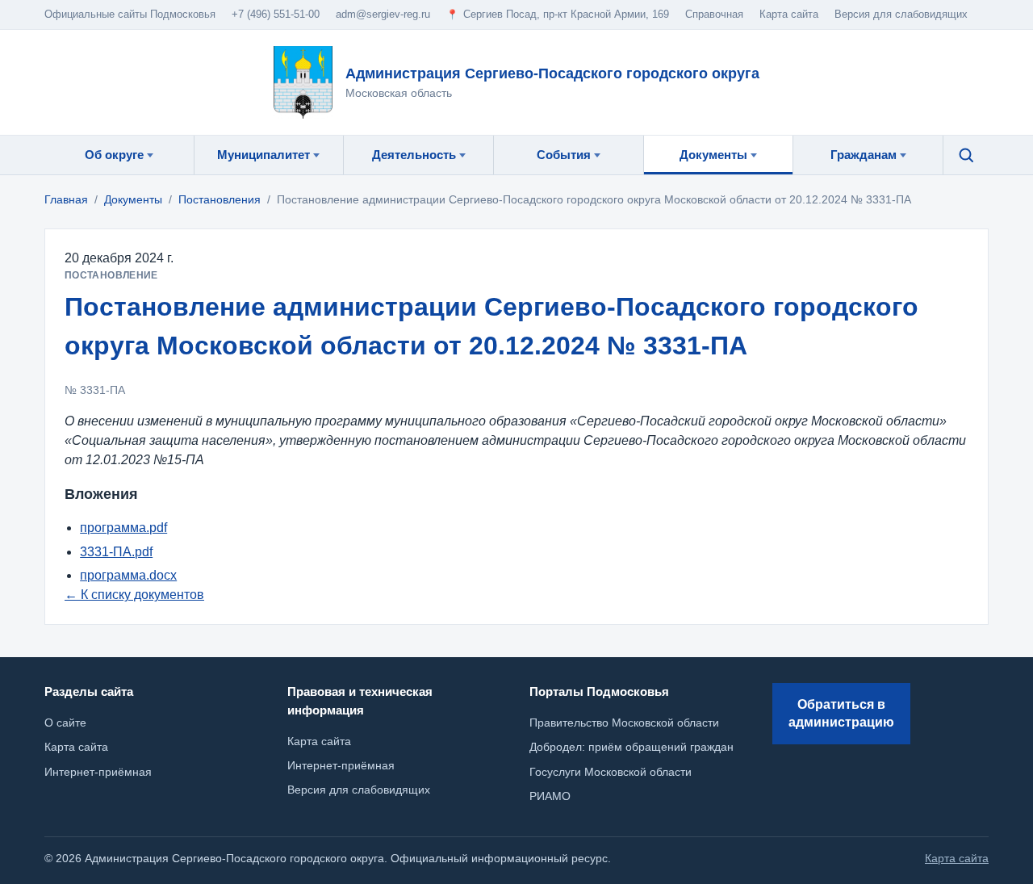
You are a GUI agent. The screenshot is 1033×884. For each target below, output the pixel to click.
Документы (133, 199)
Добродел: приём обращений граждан (631, 746)
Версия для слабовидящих (901, 14)
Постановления (219, 199)
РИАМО (550, 796)
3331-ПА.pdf (116, 552)
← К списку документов (134, 594)
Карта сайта (319, 741)
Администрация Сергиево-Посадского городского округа (552, 73)
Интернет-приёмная (341, 765)
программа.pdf (123, 527)
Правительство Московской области (624, 722)
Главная (66, 199)
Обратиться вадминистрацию (841, 713)
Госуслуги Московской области (610, 771)
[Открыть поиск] (966, 155)
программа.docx (128, 575)
